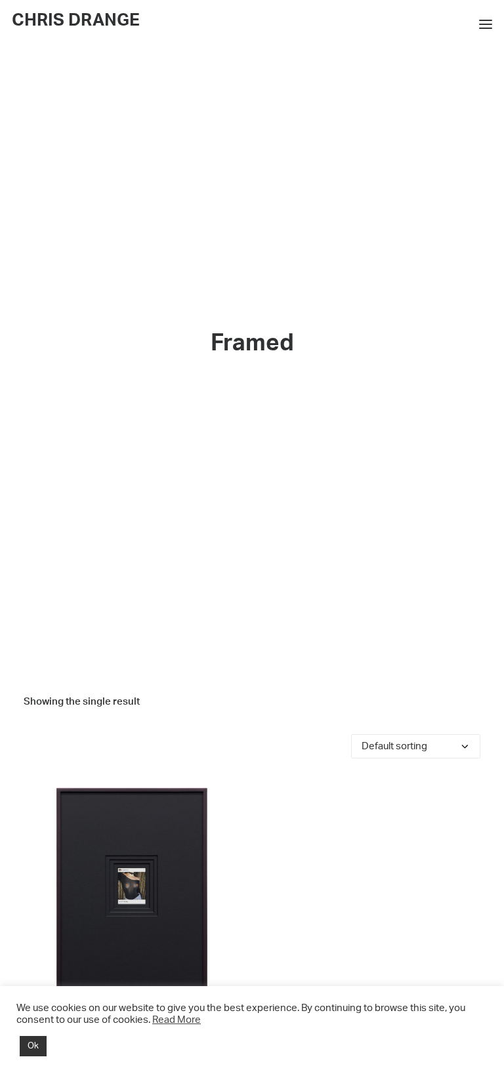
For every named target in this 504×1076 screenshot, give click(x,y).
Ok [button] (33, 1046)
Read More (176, 1020)
